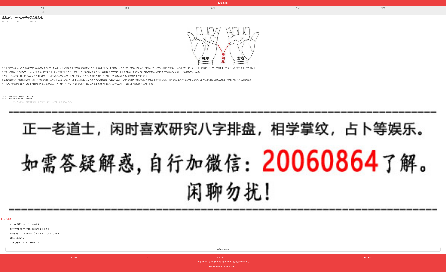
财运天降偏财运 (17, 238)
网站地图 (367, 257)
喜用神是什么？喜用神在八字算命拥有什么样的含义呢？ (34, 233)
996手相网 (201, 262)
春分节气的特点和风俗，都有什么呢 (21, 96)
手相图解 (215, 262)
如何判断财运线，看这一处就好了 (25, 242)
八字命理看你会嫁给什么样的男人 (25, 224)
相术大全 (241, 262)
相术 (383, 8)
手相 (42, 8)
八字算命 (234, 262)
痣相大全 (228, 262)
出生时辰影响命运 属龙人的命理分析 (21, 98)
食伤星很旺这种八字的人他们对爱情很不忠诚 (29, 229)
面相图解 (221, 262)
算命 (298, 8)
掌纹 (42, 12)
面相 (127, 8)
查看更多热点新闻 (223, 249)
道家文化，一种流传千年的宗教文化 (22, 17)
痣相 (212, 8)
